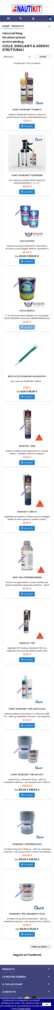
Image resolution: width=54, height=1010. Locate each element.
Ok (46, 1004)
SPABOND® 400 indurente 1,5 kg (27, 913)
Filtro (43, 56)
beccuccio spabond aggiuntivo (27, 376)
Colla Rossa (27, 241)
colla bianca (27, 310)
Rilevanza (17, 57)
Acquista (27, 126)
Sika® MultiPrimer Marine (27, 577)
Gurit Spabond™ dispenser (27, 175)
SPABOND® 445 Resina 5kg (27, 844)
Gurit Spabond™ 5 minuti (27, 109)
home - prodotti (13, 26)
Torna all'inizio (40, 946)
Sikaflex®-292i (27, 445)
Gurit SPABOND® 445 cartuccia (27, 708)
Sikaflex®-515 (27, 643)
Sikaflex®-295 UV (27, 511)
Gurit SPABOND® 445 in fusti (27, 774)
